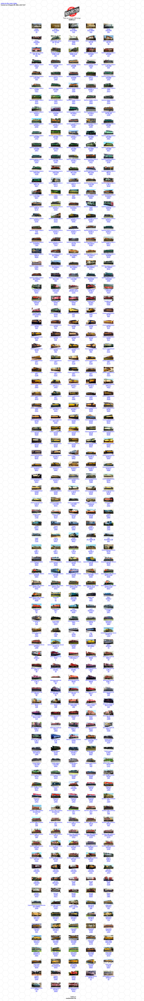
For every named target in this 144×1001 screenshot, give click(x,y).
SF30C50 (55, 670)
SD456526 (91, 421)
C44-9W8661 (73, 504)
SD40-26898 (91, 468)
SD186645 (37, 457)
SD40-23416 (91, 528)
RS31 (55, 658)
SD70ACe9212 (91, 255)
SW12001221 (91, 871)
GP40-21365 (108, 930)
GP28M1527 (56, 90)
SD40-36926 (36, 291)
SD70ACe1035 (109, 741)
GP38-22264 (56, 125)
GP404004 (36, 563)
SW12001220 (74, 871)
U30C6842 (74, 457)
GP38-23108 (91, 291)
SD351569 (56, 753)
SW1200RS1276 (90, 835)
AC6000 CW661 (108, 539)
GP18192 (91, 788)
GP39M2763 (36, 137)
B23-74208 (108, 729)
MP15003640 (91, 172)
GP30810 (37, 326)
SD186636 (56, 445)
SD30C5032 (91, 303)
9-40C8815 (109, 753)
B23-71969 (108, 516)
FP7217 (74, 315)
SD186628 (37, 433)
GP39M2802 (91, 137)
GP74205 (74, 374)
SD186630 (74, 433)
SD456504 (74, 421)
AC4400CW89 (91, 539)
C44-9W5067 (36, 196)
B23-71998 (56, 528)
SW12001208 (74, 599)
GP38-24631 (74, 409)
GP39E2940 (56, 161)
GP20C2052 (90, 847)
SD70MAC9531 (56, 267)
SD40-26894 (74, 468)
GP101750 (36, 516)
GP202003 (73, 646)
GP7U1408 (56, 78)
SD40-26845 (108, 457)
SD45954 (74, 350)
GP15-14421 (91, 386)
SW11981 (108, 895)
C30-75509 (36, 741)
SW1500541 (109, 30)
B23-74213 (56, 184)
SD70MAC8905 (56, 255)
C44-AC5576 (108, 954)
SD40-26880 (56, 468)
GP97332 (108, 528)
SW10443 (91, 66)
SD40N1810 (56, 942)
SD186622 (108, 421)
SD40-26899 (108, 468)
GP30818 (74, 326)
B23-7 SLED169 (73, 907)
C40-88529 (91, 492)
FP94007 (91, 599)
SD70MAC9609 (74, 267)
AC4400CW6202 (56, 966)
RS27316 (55, 717)
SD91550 (74, 90)
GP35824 (37, 338)
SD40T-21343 (108, 634)
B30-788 (91, 693)
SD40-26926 (56, 480)
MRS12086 (36, 978)
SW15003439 (108, 161)
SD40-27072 (108, 232)
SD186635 (108, 433)
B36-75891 (36, 551)
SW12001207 (56, 871)
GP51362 (36, 634)
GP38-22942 (74, 161)
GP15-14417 (74, 386)
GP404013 (73, 741)
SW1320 (73, 622)
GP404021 (56, 315)
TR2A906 (56, 634)
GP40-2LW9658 (36, 599)
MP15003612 (74, 172)
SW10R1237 (91, 741)
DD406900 (91, 966)
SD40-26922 (37, 480)
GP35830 (56, 338)
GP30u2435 (91, 125)
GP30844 (37, 930)
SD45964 (91, 350)
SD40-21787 (91, 90)
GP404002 (108, 551)
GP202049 (90, 563)
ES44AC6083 (91, 196)
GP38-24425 (36, 895)
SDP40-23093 (91, 611)
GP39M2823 (91, 149)
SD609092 (91, 776)
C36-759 (36, 682)
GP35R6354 (90, 575)
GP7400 (90, 764)
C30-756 (108, 670)
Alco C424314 (36, 717)
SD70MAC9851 (36, 279)
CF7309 (108, 812)
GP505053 (91, 409)
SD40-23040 (56, 954)
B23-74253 (74, 184)
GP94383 (37, 386)
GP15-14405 (56, 386)
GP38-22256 (36, 125)
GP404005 (55, 563)
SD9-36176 (36, 208)
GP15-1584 (37, 918)
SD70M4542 (91, 954)
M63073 (91, 682)
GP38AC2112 (74, 113)
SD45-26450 (74, 220)
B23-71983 (55, 729)
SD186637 (91, 445)
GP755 (36, 611)
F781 (55, 599)
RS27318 (73, 717)
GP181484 (91, 800)
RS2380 (36, 693)
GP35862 (73, 563)
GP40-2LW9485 (73, 587)
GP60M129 (91, 54)
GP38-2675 (74, 918)
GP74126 (74, 362)
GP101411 (108, 764)
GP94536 (91, 397)
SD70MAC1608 (36, 907)
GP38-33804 (108, 622)
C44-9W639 (108, 66)
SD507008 (91, 480)
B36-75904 (56, 551)
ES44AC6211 (74, 208)
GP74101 (108, 350)
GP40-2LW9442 (36, 587)
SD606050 (91, 895)
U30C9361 (36, 267)
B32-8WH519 (90, 30)
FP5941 (36, 989)
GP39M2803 (36, 149)
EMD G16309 (73, 54)
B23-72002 (74, 528)
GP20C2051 (73, 847)
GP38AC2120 (91, 113)
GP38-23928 (55, 989)
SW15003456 (108, 279)
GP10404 (73, 824)
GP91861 (74, 101)
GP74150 (91, 362)
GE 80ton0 (91, 646)
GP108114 (56, 516)
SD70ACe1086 (37, 753)
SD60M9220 (108, 255)
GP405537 (37, 421)
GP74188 (37, 374)
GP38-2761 (108, 599)
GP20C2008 (56, 907)
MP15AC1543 (108, 871)
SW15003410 (91, 279)
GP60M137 (108, 54)
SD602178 (91, 942)
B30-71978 (36, 729)
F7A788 (55, 741)
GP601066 (91, 930)
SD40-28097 (91, 551)
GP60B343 (74, 66)
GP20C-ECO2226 (73, 291)
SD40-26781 (91, 232)
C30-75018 (108, 184)
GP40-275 (108, 646)
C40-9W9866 (56, 764)
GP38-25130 (74, 753)
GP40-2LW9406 (108, 575)
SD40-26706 (56, 232)
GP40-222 (108, 978)
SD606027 (55, 895)
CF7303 (73, 812)
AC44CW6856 (73, 966)
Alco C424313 (91, 705)
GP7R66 (91, 42)
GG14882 (56, 788)
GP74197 (56, 374)
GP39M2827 (108, 149)
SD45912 (108, 338)
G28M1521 (36, 90)
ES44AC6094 (108, 196)
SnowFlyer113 (36, 812)
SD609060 (74, 776)
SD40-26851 (37, 468)
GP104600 (74, 978)
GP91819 (36, 101)
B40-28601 (108, 243)
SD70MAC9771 (91, 267)
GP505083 (108, 409)
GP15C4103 (55, 859)
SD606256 (108, 303)
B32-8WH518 (73, 30)
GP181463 (108, 788)
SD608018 (37, 492)
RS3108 (36, 705)
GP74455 (56, 397)
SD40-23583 (74, 954)
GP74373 (108, 374)
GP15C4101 (36, 859)
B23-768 (55, 682)
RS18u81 (55, 693)
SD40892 (91, 338)
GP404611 (56, 303)
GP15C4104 (90, 859)
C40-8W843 (36, 78)
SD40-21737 (37, 942)
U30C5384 (56, 196)
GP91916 (108, 101)
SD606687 (91, 753)
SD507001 (73, 480)
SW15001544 (37, 883)
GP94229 (91, 883)
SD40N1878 (74, 942)
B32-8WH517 (55, 30)
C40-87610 (73, 551)
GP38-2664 (56, 918)
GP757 (55, 611)
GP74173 (108, 362)
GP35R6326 (55, 575)
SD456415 (56, 220)
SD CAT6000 (56, 421)
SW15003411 (91, 161)
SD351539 (73, 764)
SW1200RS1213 (73, 835)
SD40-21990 (36, 113)
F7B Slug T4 (73, 658)
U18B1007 (108, 611)
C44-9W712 (73, 279)
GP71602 (108, 504)
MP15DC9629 (73, 611)
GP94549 (108, 397)
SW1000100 (74, 788)
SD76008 (74, 196)
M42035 (91, 658)
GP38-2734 (108, 918)
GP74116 (56, 362)
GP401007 (74, 930)
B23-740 (108, 658)
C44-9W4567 (91, 184)
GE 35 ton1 (55, 42)
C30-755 (91, 670)
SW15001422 (56, 291)
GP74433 (37, 397)
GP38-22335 (74, 125)
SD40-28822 (73, 539)
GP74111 (37, 362)
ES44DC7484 (36, 243)
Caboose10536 (91, 504)
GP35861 (74, 338)
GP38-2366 (91, 907)
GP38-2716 (91, 918)
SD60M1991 (56, 113)
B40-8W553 (55, 279)
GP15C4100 (108, 847)
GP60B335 (56, 66)
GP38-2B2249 (108, 113)
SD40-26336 (36, 220)
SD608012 (108, 480)
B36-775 (108, 682)
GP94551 (37, 409)
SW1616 (91, 315)
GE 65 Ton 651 (36, 54)
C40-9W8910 (37, 764)
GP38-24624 (56, 409)
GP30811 (56, 326)
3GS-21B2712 (108, 942)
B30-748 (36, 670)
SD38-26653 (56, 457)
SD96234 (91, 208)
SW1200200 (73, 705)
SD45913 (37, 350)
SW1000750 (37, 42)
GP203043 (108, 563)
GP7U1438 (91, 78)
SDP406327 (108, 208)
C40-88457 (56, 539)
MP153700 (108, 172)
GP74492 (74, 397)
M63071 (73, 682)
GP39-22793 (74, 137)
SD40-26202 (56, 208)
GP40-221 (91, 978)
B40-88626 (36, 255)
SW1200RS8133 (36, 315)
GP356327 (73, 575)
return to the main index (9, 3)
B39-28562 (108, 859)
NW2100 (108, 693)
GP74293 (91, 374)
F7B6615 (91, 634)
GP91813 (108, 90)
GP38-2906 (56, 930)
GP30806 (108, 315)
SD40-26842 (91, 457)
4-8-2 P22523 (55, 622)
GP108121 (73, 516)
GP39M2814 (56, 149)
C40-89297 (108, 966)
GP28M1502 (108, 78)
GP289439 (91, 516)
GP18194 (108, 776)
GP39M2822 (74, 149)
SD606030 (74, 895)
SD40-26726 (74, 232)
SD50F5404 (36, 575)
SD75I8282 (74, 243)
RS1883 (73, 693)
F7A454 (36, 622)
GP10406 (36, 835)
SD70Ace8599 (91, 243)
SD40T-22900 (36, 954)
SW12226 (36, 66)
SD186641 (108, 445)
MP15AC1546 (56, 883)
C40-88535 (108, 492)
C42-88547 (37, 504)
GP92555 (74, 883)
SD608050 (56, 492)
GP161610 (55, 776)
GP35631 (90, 622)
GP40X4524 (108, 291)
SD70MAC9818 (108, 267)
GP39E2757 (108, 125)
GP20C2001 (36, 847)
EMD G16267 (55, 54)
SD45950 (56, 350)
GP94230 (108, 883)
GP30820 (91, 326)
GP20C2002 (55, 847)
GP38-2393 (108, 907)
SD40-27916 (56, 243)
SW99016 (73, 42)
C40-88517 (74, 492)
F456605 (36, 232)
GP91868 (91, 101)
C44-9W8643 (56, 504)
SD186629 (56, 433)
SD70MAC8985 (74, 255)
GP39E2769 (56, 137)
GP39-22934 (36, 161)
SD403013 (74, 634)
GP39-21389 (36, 646)
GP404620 (74, 303)
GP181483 (56, 800)
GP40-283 (36, 658)
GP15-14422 (108, 386)
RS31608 (91, 717)
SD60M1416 (74, 78)
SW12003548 (56, 172)
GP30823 (108, 326)
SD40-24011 (73, 989)
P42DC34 (36, 30)
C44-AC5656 (37, 966)
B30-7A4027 (36, 184)
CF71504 (108, 800)
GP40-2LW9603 (90, 587)
